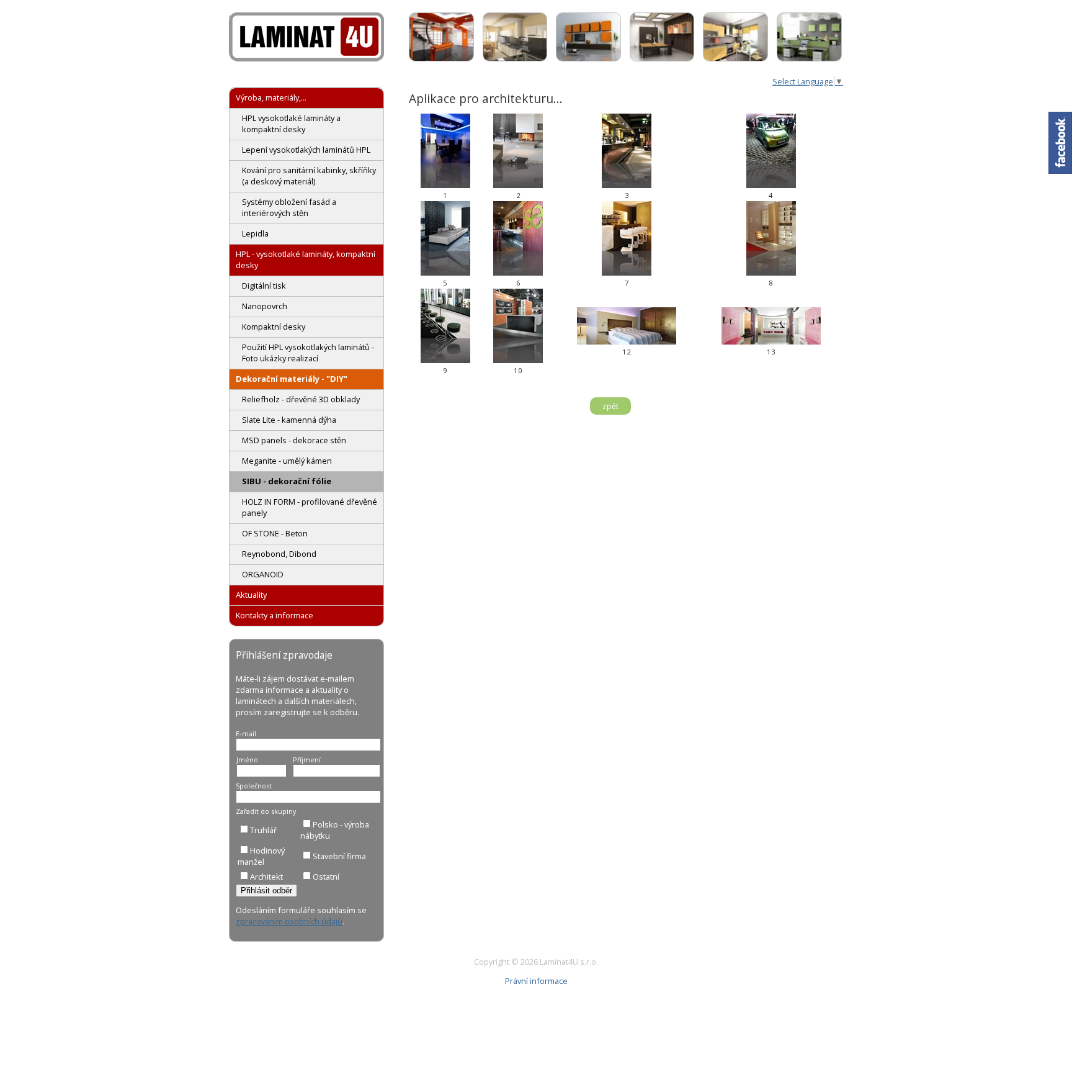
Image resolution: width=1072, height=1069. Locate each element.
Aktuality (251, 594)
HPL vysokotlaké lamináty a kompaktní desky (291, 123)
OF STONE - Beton (275, 533)
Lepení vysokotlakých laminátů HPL (306, 149)
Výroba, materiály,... (271, 97)
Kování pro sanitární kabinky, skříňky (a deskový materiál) (309, 176)
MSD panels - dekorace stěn (294, 440)
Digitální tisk (264, 285)
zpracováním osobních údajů (289, 921)
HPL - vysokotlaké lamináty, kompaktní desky (305, 259)
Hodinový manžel (261, 856)
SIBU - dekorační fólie (286, 481)
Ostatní (326, 876)
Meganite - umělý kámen (287, 460)
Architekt (266, 876)
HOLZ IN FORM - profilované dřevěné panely (309, 507)
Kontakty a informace (274, 615)
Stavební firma (339, 856)
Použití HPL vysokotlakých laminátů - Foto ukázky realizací (308, 352)
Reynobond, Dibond (279, 553)
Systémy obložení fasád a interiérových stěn (289, 207)
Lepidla (255, 233)
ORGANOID (263, 574)
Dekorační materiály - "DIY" (291, 378)
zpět (610, 406)
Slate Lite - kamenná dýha (289, 419)
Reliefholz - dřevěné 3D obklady (301, 399)
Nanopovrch (264, 306)
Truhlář (263, 830)
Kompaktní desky (273, 326)
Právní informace (536, 980)
